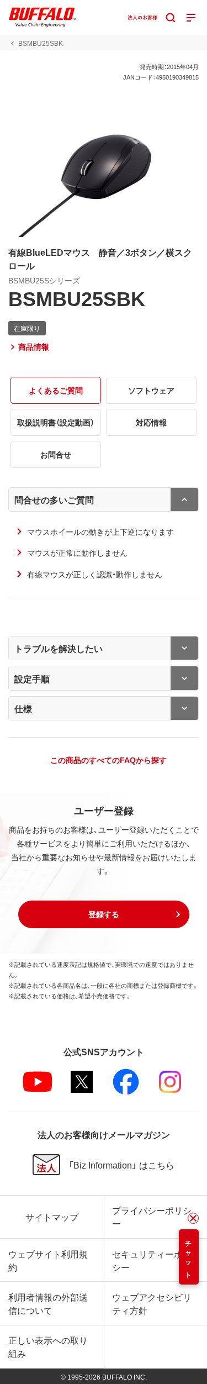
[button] (103, 914)
